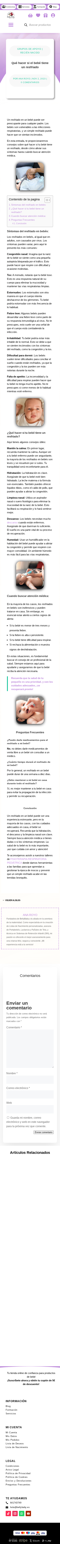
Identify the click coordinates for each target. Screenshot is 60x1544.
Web (9, 1102)
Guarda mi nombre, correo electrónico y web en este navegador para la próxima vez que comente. (28, 1122)
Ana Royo (24, 79)
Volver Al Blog (12, 900)
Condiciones (12, 1466)
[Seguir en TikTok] (34, 951)
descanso (12, 522)
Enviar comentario (43, 1132)
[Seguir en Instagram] (23, 951)
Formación (11, 1410)
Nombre (12, 1073)
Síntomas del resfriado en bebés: (28, 205)
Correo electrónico (18, 1088)
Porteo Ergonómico (34, 1278)
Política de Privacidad (18, 1473)
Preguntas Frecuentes (23, 220)
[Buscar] (25, 25)
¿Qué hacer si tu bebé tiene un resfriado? (27, 210)
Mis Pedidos (13, 1440)
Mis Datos (11, 1436)
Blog (8, 1406)
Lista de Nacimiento (17, 1447)
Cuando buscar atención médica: (28, 216)
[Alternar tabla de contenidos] (46, 200)
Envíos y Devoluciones (19, 1480)
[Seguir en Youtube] (45, 951)
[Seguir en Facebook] (13, 951)
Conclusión (21, 223)
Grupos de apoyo (29, 49)
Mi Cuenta (11, 1432)
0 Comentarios (30, 82)
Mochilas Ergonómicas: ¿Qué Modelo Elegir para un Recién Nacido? (26, 1267)
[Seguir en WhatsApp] (21, 1513)
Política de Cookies (17, 1477)
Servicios (11, 1413)
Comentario (14, 1027)
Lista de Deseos (15, 1443)
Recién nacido (30, 52)
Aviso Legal (12, 1469)
